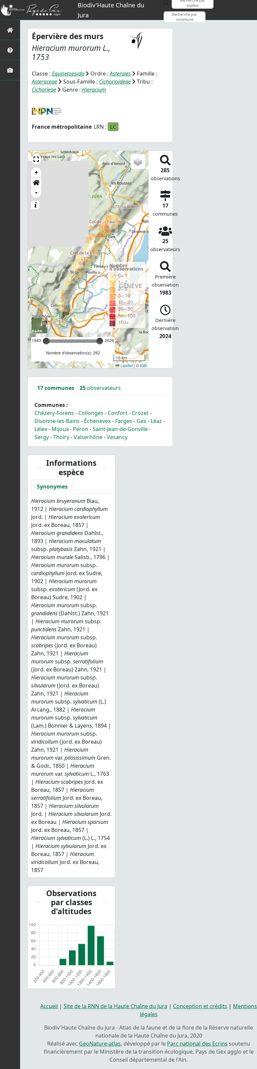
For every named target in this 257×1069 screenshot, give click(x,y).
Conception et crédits (200, 1006)
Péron (80, 429)
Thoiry (61, 437)
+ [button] (36, 172)
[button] (36, 159)
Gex (141, 421)
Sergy (41, 437)
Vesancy (117, 437)
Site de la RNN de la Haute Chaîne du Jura (115, 1006)
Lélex (40, 429)
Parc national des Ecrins (197, 1043)
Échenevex (97, 421)
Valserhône (88, 437)
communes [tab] (55, 388)
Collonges (90, 413)
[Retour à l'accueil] (10, 30)
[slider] (99, 341)
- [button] (36, 192)
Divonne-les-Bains (57, 421)
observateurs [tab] (100, 388)
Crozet (140, 413)
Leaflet (126, 365)
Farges (123, 421)
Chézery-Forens (54, 413)
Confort (117, 413)
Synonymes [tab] (52, 486)
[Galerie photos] (10, 70)
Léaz (156, 421)
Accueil (49, 1006)
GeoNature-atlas (100, 1043)
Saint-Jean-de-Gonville (120, 429)
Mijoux (60, 429)
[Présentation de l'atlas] (10, 50)
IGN (143, 365)
